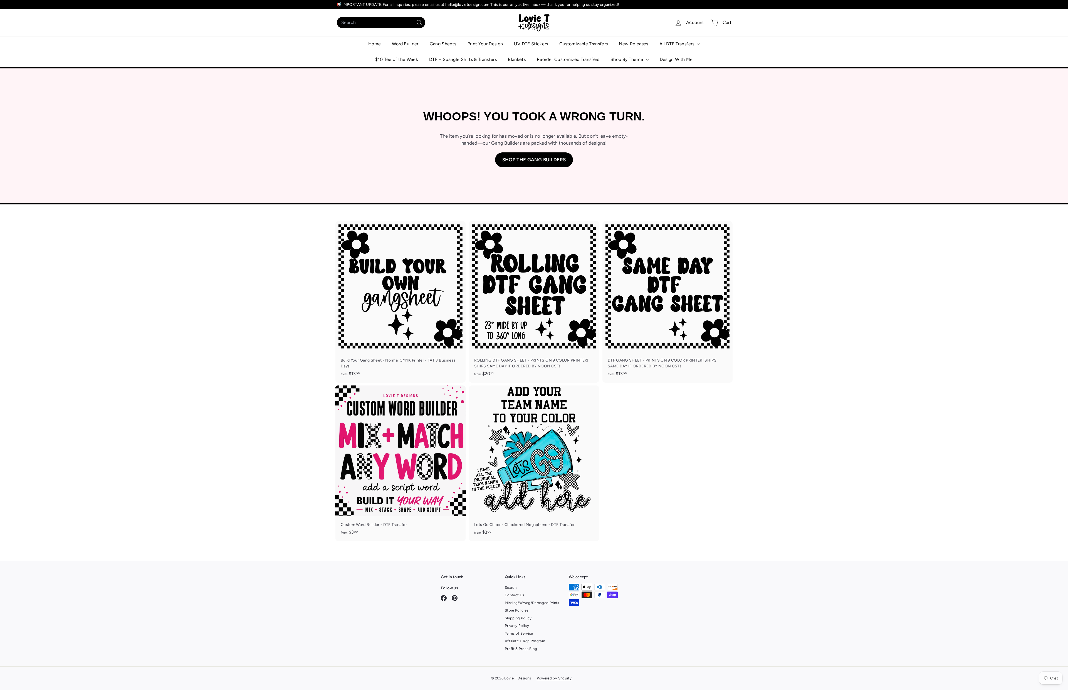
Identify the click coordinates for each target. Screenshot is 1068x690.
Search (510, 587)
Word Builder (405, 43)
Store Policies (516, 610)
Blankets (517, 59)
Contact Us (514, 595)
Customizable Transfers (583, 43)
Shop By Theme (627, 59)
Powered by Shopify (554, 678)
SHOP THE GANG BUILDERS (534, 159)
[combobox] (381, 22)
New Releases (633, 43)
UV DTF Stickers (531, 43)
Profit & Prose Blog (521, 649)
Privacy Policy (517, 626)
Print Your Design (485, 43)
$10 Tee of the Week (396, 59)
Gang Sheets (443, 43)
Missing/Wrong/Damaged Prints (532, 603)
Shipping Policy (518, 618)
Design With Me (676, 59)
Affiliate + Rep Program (525, 641)
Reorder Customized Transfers (568, 59)
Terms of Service (519, 633)
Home (374, 43)
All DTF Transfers (677, 43)
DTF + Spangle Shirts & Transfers (463, 59)
